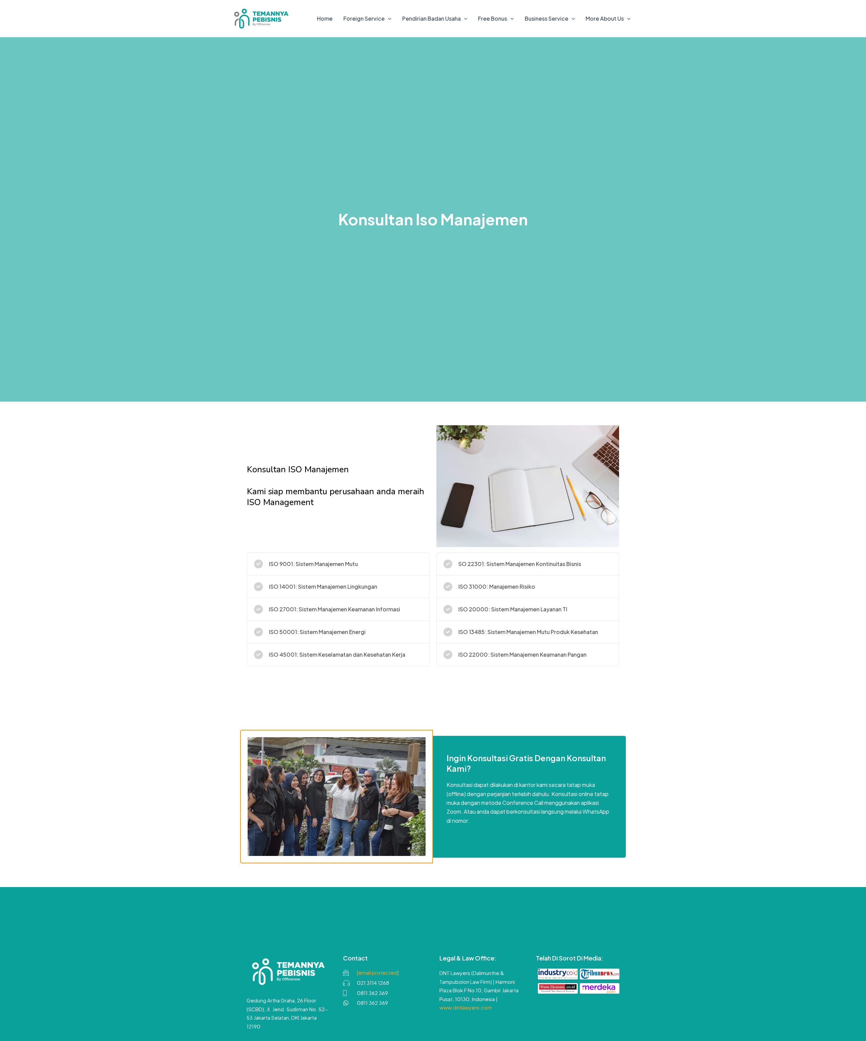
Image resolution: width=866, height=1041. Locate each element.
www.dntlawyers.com (465, 1007)
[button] (388, 18)
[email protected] (378, 972)
